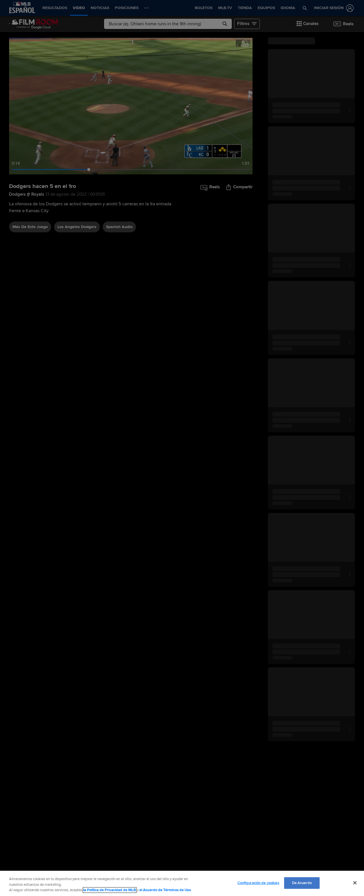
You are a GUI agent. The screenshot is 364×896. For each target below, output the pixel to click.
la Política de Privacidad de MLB (109, 890)
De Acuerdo (302, 882)
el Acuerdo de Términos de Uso (165, 890)
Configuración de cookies (258, 882)
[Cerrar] (355, 882)
